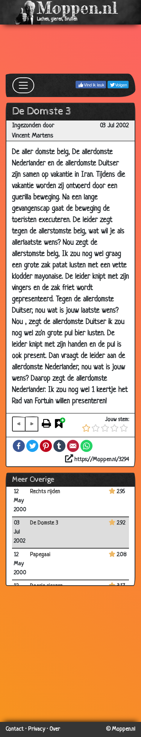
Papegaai (40, 555)
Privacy (36, 729)
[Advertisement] (70, 49)
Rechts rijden (45, 492)
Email (73, 446)
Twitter (32, 446)
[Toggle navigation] (23, 85)
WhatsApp (86, 446)
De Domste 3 (44, 523)
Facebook (19, 446)
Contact (15, 729)
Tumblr (59, 446)
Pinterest (46, 446)
